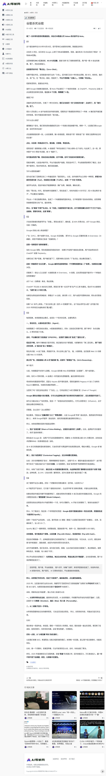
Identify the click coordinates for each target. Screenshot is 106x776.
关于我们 (84, 4)
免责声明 (64, 759)
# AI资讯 (33, 662)
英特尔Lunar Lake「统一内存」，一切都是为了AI (64, 713)
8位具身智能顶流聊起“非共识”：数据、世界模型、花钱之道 (64, 742)
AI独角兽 (45, 4)
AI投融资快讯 (65, 4)
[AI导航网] (35, 760)
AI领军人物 (55, 4)
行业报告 (76, 4)
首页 (30, 4)
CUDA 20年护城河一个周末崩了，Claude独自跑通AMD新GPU (92, 742)
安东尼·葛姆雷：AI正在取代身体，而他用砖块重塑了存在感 (35, 713)
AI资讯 (37, 4)
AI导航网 (50, 28)
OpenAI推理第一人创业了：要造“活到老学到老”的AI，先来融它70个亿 (36, 742)
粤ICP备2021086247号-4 (49, 771)
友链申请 (56, 759)
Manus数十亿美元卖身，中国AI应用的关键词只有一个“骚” (91, 713)
